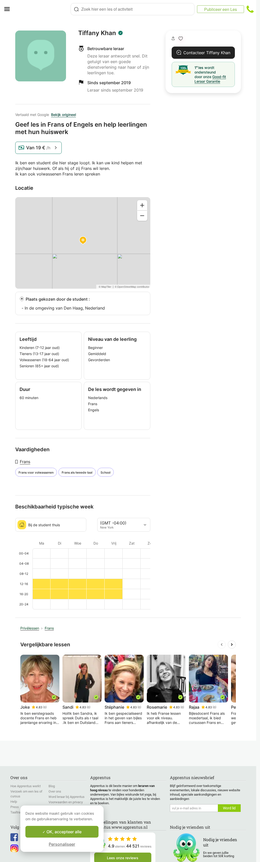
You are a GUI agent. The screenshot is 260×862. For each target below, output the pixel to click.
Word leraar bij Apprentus (66, 797)
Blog (51, 786)
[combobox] (132, 9)
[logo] (42, 9)
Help (13, 801)
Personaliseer (62, 844)
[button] (180, 38)
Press (14, 807)
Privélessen (29, 628)
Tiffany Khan (97, 33)
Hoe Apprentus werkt (25, 786)
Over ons (54, 791)
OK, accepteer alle (63, 831)
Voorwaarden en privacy (65, 802)
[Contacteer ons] (250, 9)
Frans (25, 461)
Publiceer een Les (220, 9)
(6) (45, 707)
